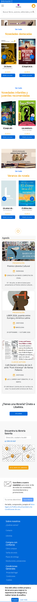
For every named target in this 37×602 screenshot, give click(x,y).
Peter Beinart (27, 331)
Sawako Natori (7, 392)
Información (6, 1)
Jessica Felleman (27, 210)
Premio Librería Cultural (18, 440)
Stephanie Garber (17, 269)
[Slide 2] (19, 23)
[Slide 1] (17, 23)
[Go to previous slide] (4, 57)
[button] (2, 23)
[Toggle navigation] (2, 5)
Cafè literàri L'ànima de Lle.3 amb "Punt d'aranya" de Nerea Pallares (18, 541)
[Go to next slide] (32, 57)
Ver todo (18, 29)
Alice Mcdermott (7, 68)
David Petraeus (12, 331)
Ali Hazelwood (7, 210)
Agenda (5, 412)
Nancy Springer (27, 130)
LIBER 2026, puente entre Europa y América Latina (18, 490)
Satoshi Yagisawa (21, 392)
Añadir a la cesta (27, 75)
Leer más (23, 600)
